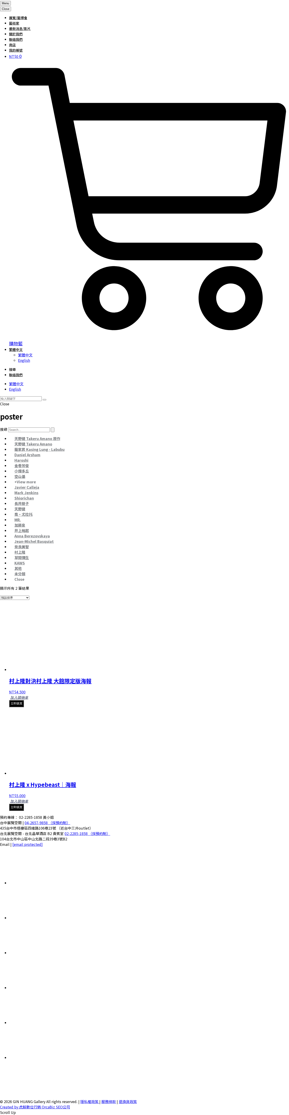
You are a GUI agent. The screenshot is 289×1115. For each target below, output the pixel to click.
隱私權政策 (89, 1101)
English (24, 360)
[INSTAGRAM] (43, 987)
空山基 (19, 476)
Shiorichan (24, 498)
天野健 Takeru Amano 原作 (37, 438)
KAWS (19, 563)
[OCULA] (43, 883)
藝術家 (14, 23)
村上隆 (19, 552)
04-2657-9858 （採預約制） (47, 822)
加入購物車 (19, 698)
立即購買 (16, 703)
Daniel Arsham (27, 454)
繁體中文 (16, 349)
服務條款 (108, 1101)
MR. (17, 519)
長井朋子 (21, 503)
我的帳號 (16, 50)
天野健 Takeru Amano (33, 444)
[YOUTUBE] (43, 1057)
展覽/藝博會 (18, 17)
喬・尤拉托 (23, 514)
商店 (12, 44)
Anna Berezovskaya (32, 536)
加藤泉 (19, 525)
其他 (18, 568)
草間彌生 (21, 557)
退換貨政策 (128, 1101)
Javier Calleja (26, 487)
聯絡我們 (16, 39)
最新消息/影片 (20, 28)
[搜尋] (52, 429)
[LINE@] (43, 952)
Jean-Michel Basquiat (34, 541)
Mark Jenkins (26, 492)
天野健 (19, 509)
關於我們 (16, 34)
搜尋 (3, 429)
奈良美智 (21, 546)
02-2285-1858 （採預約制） (87, 833)
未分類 (19, 573)
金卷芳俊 (21, 465)
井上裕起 (21, 530)
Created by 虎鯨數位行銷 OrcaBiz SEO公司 (35, 1107)
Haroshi (21, 460)
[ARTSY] (43, 917)
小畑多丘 (21, 471)
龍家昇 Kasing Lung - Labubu (39, 449)
